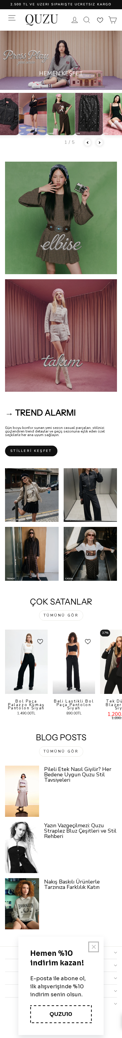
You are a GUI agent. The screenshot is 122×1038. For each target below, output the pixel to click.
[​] (61, 218)
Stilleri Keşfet (31, 451)
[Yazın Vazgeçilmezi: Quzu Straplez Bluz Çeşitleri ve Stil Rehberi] (22, 847)
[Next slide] (99, 142)
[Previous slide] (87, 142)
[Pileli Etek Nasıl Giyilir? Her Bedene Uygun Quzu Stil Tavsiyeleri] (22, 791)
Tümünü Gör (61, 615)
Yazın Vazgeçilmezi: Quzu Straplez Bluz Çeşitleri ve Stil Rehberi (80, 831)
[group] (33, 112)
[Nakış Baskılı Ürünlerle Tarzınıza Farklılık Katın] (22, 903)
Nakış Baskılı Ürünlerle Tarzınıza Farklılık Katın (72, 884)
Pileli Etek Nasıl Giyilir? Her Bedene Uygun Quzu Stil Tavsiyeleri (77, 774)
